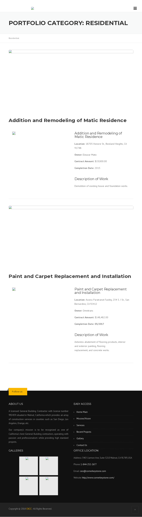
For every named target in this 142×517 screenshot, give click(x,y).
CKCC (29, 508)
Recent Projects (84, 431)
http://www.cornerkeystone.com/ (98, 477)
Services (81, 425)
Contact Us (82, 445)
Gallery (80, 438)
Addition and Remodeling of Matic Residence (68, 120)
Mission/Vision (84, 418)
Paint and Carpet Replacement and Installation (70, 276)
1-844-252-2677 (89, 464)
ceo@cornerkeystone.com (93, 471)
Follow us (17, 391)
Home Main (82, 412)
